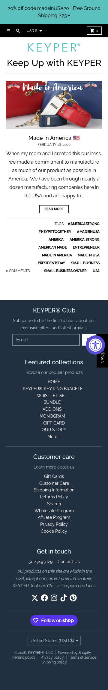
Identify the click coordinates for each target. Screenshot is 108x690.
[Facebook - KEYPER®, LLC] (44, 597)
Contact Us (69, 561)
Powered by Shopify (74, 653)
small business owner (65, 271)
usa (96, 271)
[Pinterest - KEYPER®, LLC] (73, 597)
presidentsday (51, 263)
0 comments (18, 271)
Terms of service (82, 657)
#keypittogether (54, 232)
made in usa (89, 255)
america (56, 239)
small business (85, 263)
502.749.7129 (40, 561)
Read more (54, 209)
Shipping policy (54, 662)
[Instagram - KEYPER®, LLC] (54, 597)
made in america (57, 255)
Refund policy (23, 657)
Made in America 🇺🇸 (54, 138)
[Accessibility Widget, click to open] (95, 345)
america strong (85, 239)
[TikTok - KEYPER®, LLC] (63, 597)
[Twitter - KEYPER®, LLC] (34, 597)
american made (52, 247)
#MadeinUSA (88, 232)
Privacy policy (52, 657)
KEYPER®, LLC (40, 653)
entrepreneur (86, 247)
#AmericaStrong (84, 224)
